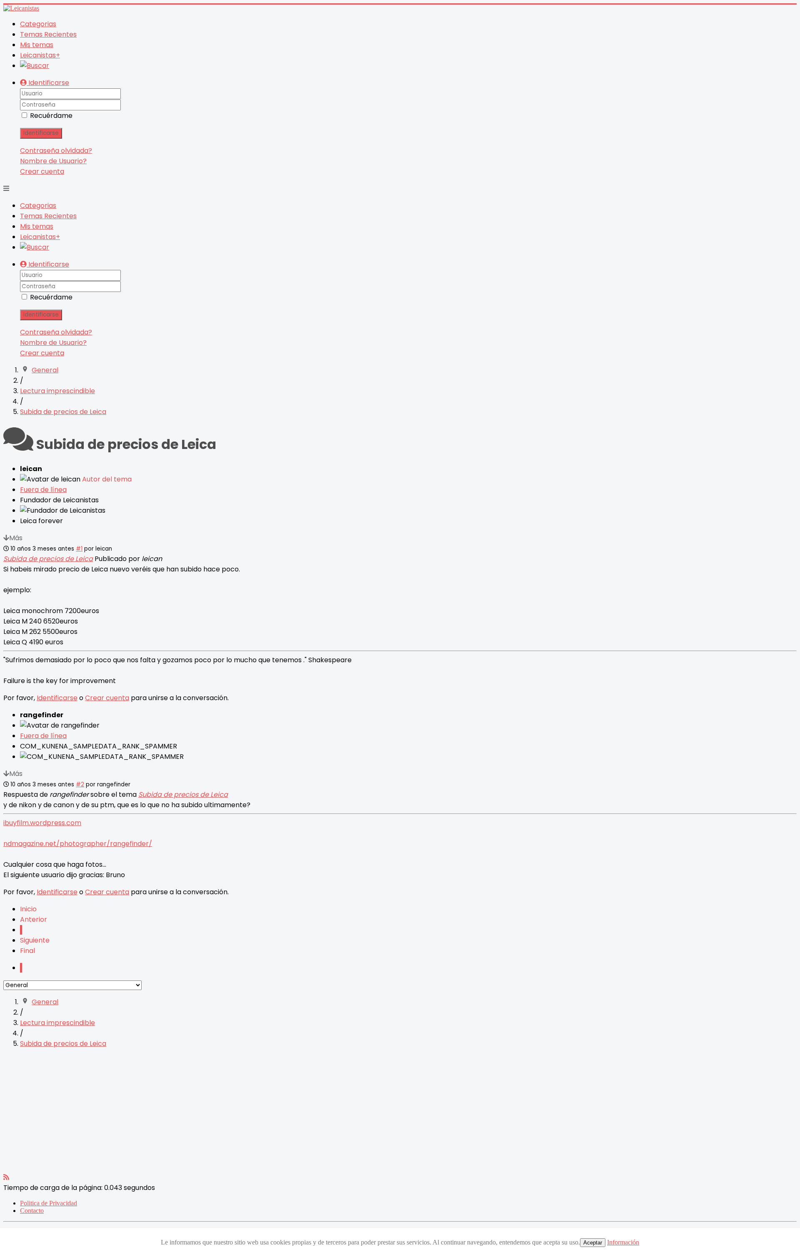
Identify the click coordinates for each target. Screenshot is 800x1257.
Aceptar (592, 1243)
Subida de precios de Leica (48, 559)
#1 (79, 549)
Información (623, 1242)
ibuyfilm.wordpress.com (42, 823)
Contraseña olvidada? (56, 150)
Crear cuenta (42, 171)
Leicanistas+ (40, 55)
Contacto (32, 1210)
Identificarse (41, 133)
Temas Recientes (48, 34)
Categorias (38, 24)
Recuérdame (51, 115)
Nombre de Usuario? (53, 161)
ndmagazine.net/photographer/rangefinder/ (77, 843)
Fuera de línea (43, 489)
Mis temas (36, 45)
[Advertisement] (253, 1113)
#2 (80, 784)
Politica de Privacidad (48, 1203)
